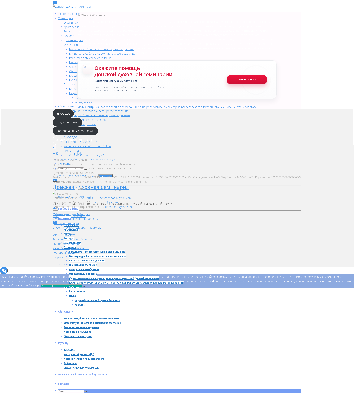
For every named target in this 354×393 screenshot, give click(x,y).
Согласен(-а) (47, 286)
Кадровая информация (89, 227)
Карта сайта (60, 264)
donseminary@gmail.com (116, 198)
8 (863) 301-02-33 (88, 198)
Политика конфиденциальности (68, 286)
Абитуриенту (90, 219)
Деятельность (62, 223)
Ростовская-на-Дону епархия (75, 131)
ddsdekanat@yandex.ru (107, 202)
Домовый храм (80, 214)
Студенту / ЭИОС (63, 227)
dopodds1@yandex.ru (119, 207)
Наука (75, 223)
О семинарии (61, 214)
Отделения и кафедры (67, 219)
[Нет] (83, 286)
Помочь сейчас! (247, 79)
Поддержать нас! (67, 122)
